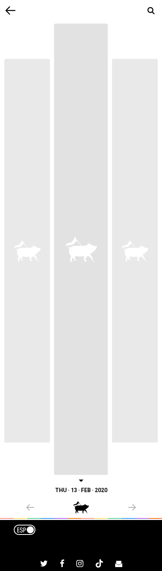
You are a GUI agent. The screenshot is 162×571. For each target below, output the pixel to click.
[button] (49, 508)
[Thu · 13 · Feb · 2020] (81, 249)
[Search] (151, 11)
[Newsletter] (118, 565)
